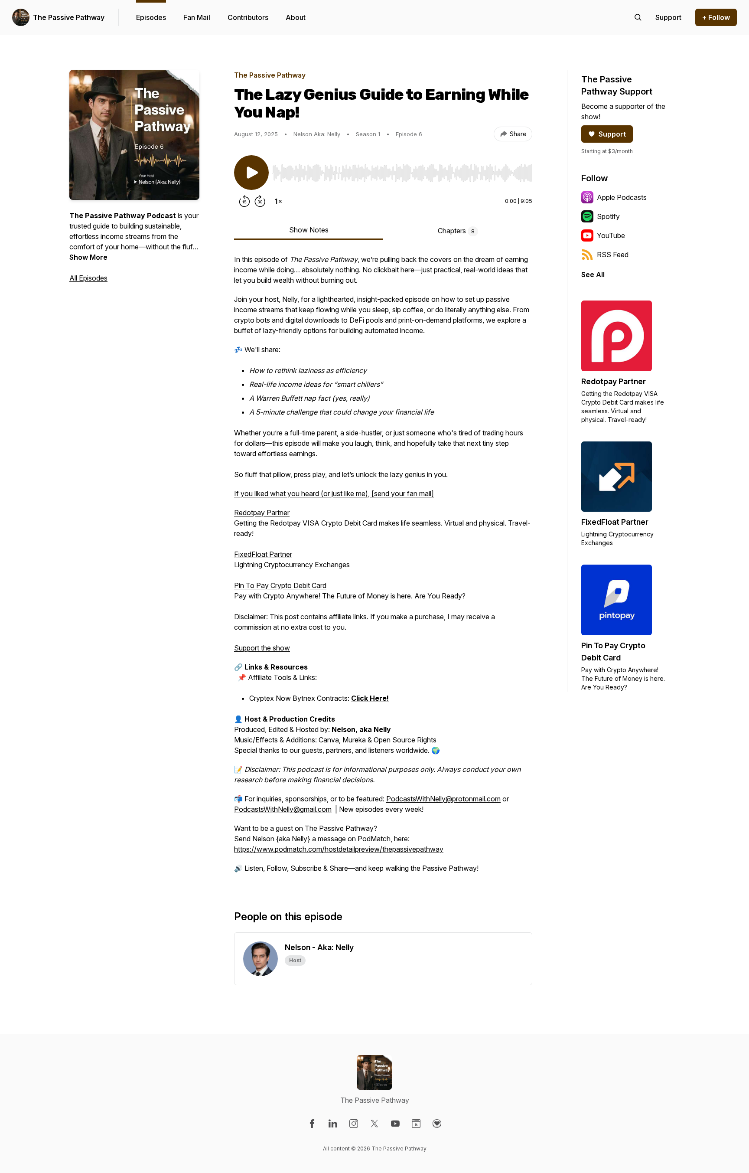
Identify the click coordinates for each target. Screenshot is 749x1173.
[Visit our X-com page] (374, 1123)
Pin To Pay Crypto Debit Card (280, 585)
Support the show (262, 648)
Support (612, 134)
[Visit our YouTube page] (395, 1123)
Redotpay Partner (262, 512)
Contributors (248, 17)
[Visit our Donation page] (437, 1123)
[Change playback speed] (278, 201)
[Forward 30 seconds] (260, 201)
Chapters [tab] (456, 230)
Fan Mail (196, 17)
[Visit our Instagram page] (353, 1123)
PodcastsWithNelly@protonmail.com (443, 798)
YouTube (611, 235)
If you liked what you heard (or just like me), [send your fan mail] (334, 493)
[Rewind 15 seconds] (244, 201)
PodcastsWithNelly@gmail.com (283, 809)
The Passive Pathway (68, 17)
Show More (88, 257)
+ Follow (716, 17)
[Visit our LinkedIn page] (333, 1123)
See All (593, 274)
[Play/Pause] (251, 172)
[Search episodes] (638, 17)
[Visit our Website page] (416, 1123)
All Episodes (88, 278)
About (296, 17)
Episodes (151, 17)
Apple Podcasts (622, 197)
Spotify (608, 216)
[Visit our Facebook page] (312, 1123)
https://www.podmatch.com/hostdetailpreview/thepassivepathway (338, 849)
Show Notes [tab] (309, 229)
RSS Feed (613, 254)
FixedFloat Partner (263, 554)
